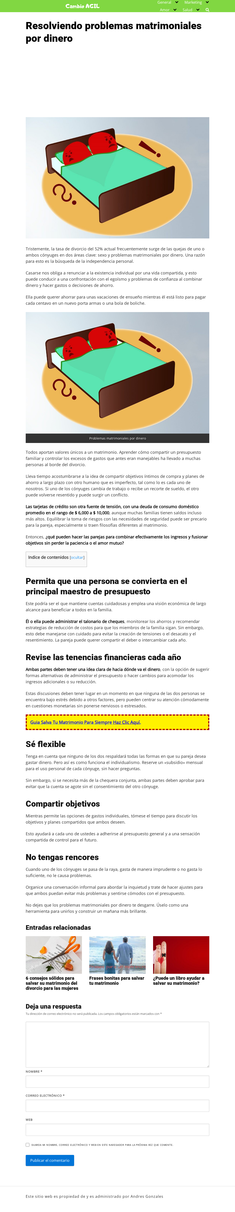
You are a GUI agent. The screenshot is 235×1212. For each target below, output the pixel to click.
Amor (165, 10)
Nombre (34, 1071)
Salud (187, 10)
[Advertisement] (117, 83)
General (164, 2)
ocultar (77, 557)
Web (29, 1120)
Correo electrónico (45, 1095)
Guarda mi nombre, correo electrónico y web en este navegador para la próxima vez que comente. (102, 1144)
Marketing (193, 2)
